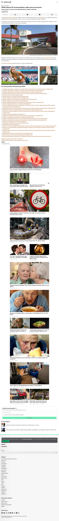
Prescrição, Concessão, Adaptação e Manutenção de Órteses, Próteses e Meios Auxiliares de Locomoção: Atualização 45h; (29, 125)
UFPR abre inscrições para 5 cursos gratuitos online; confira (14, 140)
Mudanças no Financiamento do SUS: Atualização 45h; (14, 121)
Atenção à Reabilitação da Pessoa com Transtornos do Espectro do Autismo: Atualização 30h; (23, 102)
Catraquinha (4, 463)
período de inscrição (6, 63)
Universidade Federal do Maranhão (10, 17)
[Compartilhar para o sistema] (52, 14)
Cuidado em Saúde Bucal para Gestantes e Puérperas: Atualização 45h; (18, 117)
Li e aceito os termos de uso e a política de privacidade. (14, 414)
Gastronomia (4, 478)
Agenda (3, 444)
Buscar (2, 450)
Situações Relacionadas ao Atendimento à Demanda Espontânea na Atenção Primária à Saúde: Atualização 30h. (27, 136)
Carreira (3, 462)
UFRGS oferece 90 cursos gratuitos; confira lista (12, 138)
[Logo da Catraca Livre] (6, 2)
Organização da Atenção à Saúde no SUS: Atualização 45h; (15, 123)
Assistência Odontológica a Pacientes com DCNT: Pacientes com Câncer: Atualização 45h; (22, 92)
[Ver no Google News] (5, 14)
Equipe (2, 506)
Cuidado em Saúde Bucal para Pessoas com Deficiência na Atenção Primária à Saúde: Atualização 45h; (25, 118)
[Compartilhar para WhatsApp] (15, 14)
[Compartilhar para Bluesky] (27, 14)
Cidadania (3, 466)
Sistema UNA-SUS (47, 57)
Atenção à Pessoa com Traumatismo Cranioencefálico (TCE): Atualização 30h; (20, 99)
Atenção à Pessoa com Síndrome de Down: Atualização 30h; (16, 97)
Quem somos (4, 503)
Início (2, 5)
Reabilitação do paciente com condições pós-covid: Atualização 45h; (18, 133)
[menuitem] (29, 443)
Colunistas (4, 446)
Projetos (3, 487)
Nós (2, 484)
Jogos (2, 482)
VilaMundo (3, 494)
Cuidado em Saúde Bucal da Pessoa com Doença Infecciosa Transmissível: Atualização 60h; (23, 115)
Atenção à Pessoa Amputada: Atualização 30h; (13, 94)
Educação (7, 5)
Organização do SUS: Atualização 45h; (11, 124)
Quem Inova (4, 489)
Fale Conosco (4, 501)
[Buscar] (56, 452)
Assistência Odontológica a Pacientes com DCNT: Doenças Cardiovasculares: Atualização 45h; (23, 90)
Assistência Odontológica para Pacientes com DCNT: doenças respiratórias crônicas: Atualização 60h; (25, 93)
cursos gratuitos (41, 17)
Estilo (2, 474)
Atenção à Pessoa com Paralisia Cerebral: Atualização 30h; (15, 96)
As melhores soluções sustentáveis (9, 458)
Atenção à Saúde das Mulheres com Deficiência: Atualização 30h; (17, 103)
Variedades (3, 490)
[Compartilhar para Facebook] (39, 14)
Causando (3, 465)
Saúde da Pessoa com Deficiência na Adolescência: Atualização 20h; (18, 134)
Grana (2, 481)
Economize (3, 470)
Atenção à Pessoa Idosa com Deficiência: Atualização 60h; (15, 100)
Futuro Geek (4, 476)
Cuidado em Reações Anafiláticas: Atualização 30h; (14, 114)
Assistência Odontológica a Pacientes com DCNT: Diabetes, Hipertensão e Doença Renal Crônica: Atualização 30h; (28, 89)
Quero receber (29, 417)
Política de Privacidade (27, 439)
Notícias (3, 486)
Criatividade (4, 468)
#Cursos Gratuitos (5, 143)
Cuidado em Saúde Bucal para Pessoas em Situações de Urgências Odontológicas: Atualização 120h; (25, 120)
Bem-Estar (3, 460)
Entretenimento (4, 473)
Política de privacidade (6, 504)
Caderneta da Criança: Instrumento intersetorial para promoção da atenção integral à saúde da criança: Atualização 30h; (29, 108)
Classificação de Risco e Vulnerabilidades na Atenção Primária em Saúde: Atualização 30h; (22, 109)
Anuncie (3, 499)
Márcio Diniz (5, 11)
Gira (2, 479)
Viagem (3, 492)
